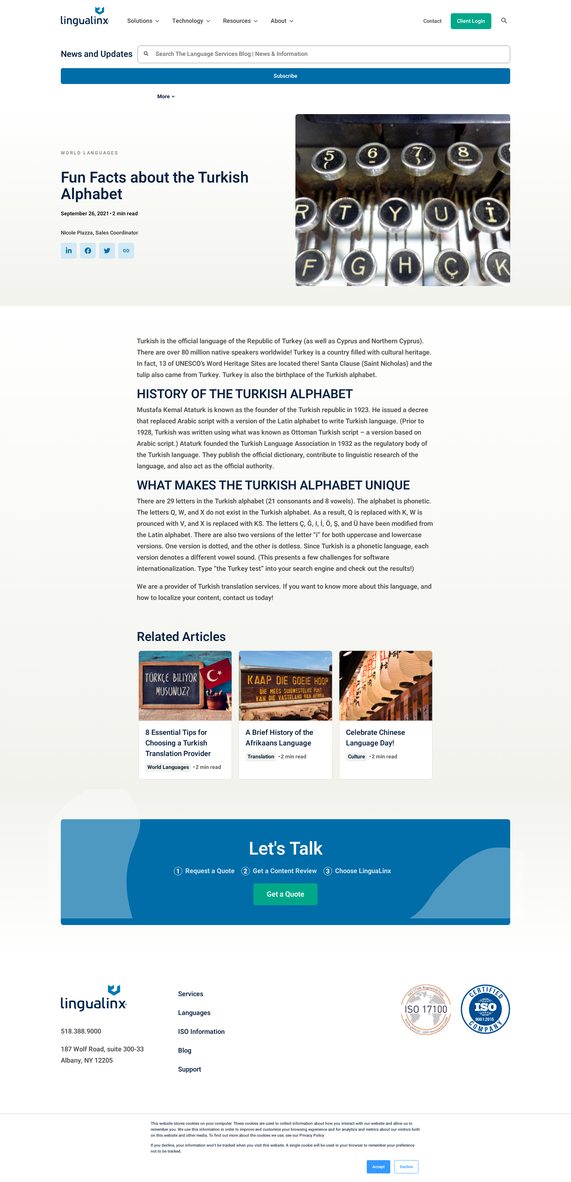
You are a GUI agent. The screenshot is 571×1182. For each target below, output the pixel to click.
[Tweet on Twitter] (107, 251)
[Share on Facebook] (88, 251)
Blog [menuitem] (184, 1050)
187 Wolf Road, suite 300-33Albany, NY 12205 (102, 1054)
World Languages (90, 152)
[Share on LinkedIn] (69, 251)
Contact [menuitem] (432, 21)
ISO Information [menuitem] (201, 1031)
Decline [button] (406, 1167)
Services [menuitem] (190, 994)
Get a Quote (285, 894)
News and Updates (97, 54)
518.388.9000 (81, 1031)
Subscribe (285, 76)
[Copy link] (126, 251)
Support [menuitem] (189, 1069)
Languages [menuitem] (194, 1013)
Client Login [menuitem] (471, 21)
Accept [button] (378, 1167)
